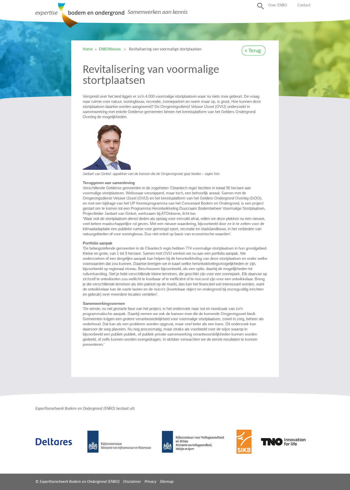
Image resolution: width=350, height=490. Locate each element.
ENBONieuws (110, 49)
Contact (303, 5)
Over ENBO (277, 5)
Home (88, 49)
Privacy (150, 482)
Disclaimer (132, 482)
